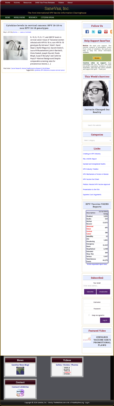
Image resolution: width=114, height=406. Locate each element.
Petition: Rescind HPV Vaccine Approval (96, 184)
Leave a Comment (25, 32)
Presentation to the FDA (91, 189)
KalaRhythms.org (78, 402)
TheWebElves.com (59, 402)
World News (46, 68)
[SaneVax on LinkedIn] (98, 33)
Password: (97, 309)
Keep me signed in (98, 315)
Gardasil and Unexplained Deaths (94, 164)
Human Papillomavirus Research (32, 68)
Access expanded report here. (97, 264)
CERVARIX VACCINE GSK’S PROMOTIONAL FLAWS (102, 341)
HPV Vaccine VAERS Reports (97, 205)
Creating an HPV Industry (92, 154)
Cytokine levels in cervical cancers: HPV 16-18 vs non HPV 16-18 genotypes (34, 26)
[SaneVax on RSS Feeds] (111, 33)
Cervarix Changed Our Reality (97, 110)
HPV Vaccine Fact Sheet (91, 179)
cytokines (37, 70)
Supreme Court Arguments (92, 194)
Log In (105, 320)
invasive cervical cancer (57, 70)
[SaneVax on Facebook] (87, 33)
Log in (87, 402)
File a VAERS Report (90, 159)
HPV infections (45, 70)
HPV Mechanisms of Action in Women (96, 174)
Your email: (97, 283)
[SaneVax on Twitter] (92, 33)
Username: (97, 302)
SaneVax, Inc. (57, 8)
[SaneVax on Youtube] (104, 33)
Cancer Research (16, 68)
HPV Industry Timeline (90, 169)
